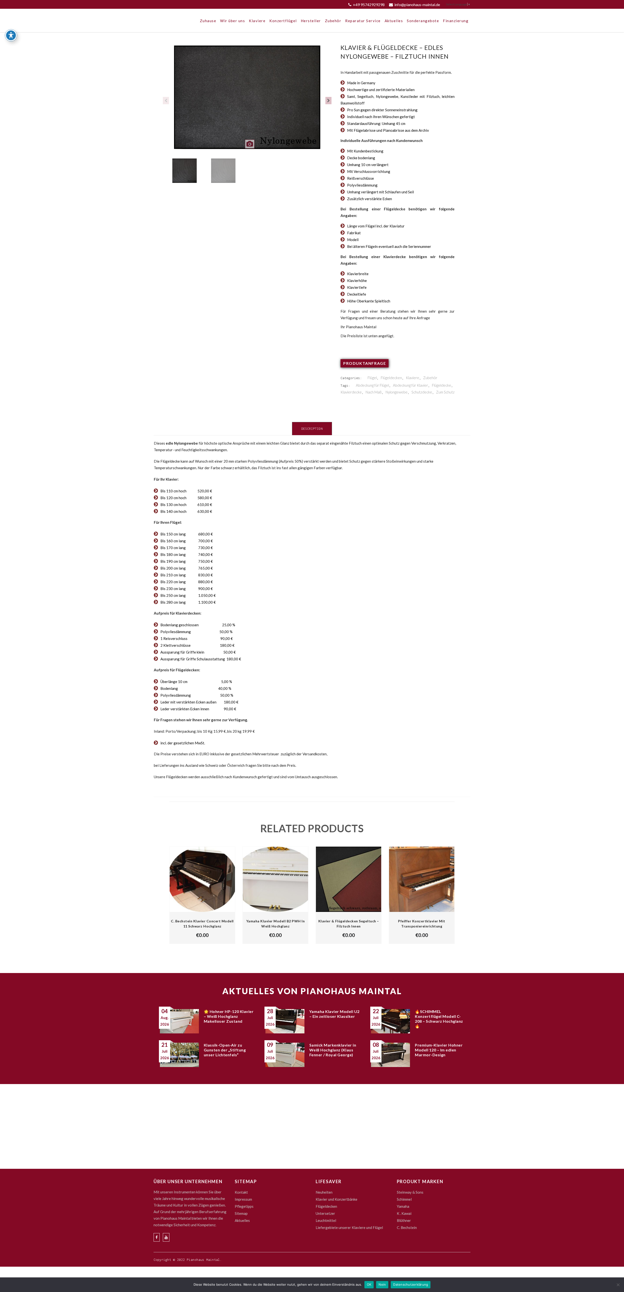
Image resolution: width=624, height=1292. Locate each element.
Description (312, 429)
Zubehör (430, 377)
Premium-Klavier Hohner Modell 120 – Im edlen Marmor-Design (439, 1050)
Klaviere (412, 377)
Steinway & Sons (410, 1192)
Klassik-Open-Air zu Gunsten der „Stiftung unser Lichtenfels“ (225, 1050)
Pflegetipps (244, 1206)
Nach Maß (374, 392)
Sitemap (241, 1213)
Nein (382, 1284)
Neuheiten (324, 1192)
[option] (247, 101)
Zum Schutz (445, 392)
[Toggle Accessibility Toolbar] (11, 35)
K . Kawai (404, 1213)
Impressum (243, 1199)
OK (369, 1284)
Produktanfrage (364, 363)
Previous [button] (166, 100)
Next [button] (328, 100)
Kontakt (241, 1192)
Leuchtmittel (326, 1220)
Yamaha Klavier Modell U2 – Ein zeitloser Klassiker (334, 1014)
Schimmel (404, 1199)
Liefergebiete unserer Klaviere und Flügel (349, 1227)
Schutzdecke (421, 392)
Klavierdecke (351, 392)
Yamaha (403, 1206)
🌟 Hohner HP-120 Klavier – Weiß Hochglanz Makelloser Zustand (229, 1016)
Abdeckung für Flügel (372, 385)
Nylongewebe (397, 392)
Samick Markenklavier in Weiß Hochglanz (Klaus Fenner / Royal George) (332, 1050)
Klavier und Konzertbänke (336, 1199)
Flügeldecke (441, 385)
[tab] (312, 428)
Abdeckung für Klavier (410, 385)
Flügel (372, 377)
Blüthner (404, 1220)
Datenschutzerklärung (410, 1284)
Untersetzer (325, 1213)
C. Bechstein (407, 1227)
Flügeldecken (391, 377)
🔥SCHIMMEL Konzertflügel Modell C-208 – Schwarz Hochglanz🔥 (439, 1018)
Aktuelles (242, 1220)
